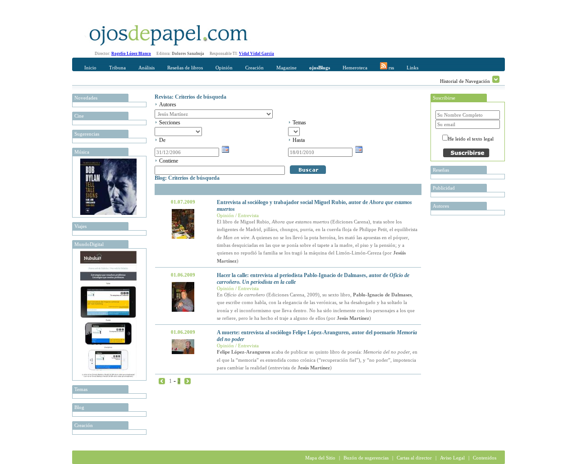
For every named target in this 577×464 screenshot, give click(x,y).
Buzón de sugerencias (366, 457)
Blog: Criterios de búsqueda (187, 178)
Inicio (90, 67)
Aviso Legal (452, 457)
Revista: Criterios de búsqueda (190, 97)
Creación (254, 67)
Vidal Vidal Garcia (256, 53)
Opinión (224, 67)
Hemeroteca (355, 67)
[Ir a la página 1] (162, 380)
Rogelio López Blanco (131, 53)
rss (390, 67)
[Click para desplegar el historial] (495, 79)
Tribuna (117, 67)
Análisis (146, 67)
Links (412, 67)
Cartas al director (414, 457)
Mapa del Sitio (320, 457)
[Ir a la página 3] (187, 380)
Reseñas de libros (185, 67)
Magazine (286, 67)
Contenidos (484, 457)
